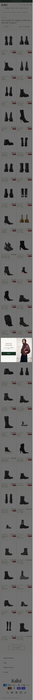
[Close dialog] (30, 339)
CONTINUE (8, 353)
